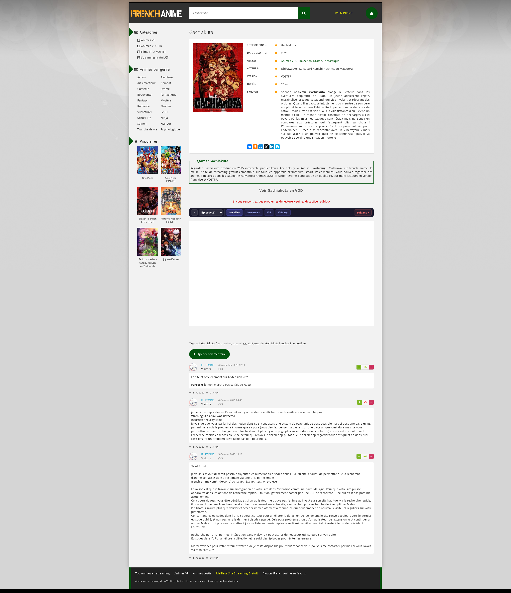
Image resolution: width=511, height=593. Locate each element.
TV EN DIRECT (344, 13)
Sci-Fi (164, 112)
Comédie (143, 89)
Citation (214, 392)
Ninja (164, 118)
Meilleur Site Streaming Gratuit (237, 573)
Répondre (198, 392)
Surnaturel (144, 112)
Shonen (166, 106)
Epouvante (144, 94)
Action (307, 61)
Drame (317, 61)
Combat (166, 83)
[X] (266, 146)
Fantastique (331, 61)
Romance (143, 106)
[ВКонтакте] (249, 146)
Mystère (166, 100)
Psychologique (170, 129)
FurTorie (207, 365)
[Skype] (277, 146)
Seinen (142, 123)
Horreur (166, 123)
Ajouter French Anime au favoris (284, 573)
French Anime (156, 13)
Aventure (167, 77)
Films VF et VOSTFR (153, 52)
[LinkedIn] (271, 146)
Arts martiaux (146, 83)
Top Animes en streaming (152, 573)
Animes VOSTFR (291, 61)
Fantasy (142, 100)
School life (144, 118)
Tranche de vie (147, 129)
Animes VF (147, 40)
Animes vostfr (202, 573)
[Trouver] (304, 13)
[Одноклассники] (255, 146)
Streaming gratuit (152, 57)
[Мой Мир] (260, 146)
